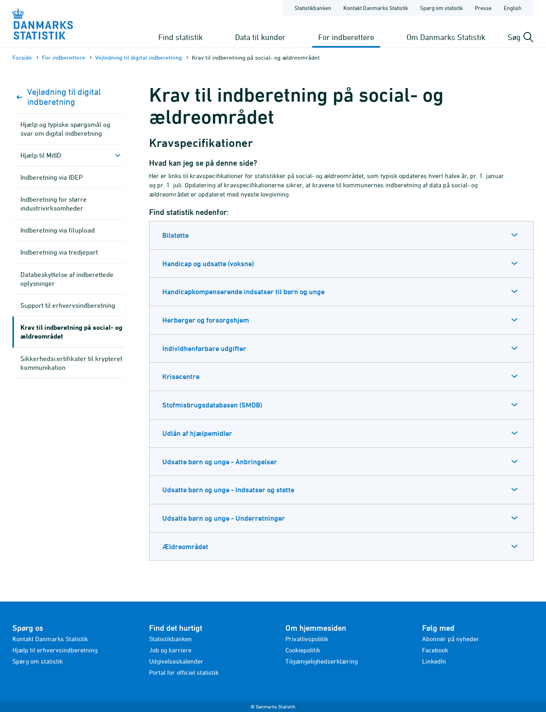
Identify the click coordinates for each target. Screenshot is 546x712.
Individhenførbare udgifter (204, 348)
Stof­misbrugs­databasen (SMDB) (212, 405)
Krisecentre (180, 376)
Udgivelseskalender (176, 661)
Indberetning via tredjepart (59, 252)
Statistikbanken (313, 7)
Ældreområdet (185, 546)
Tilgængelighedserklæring (321, 661)
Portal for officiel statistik (184, 672)
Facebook (435, 650)
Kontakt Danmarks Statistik (375, 7)
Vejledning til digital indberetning (138, 57)
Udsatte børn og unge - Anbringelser (219, 461)
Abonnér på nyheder (450, 638)
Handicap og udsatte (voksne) (208, 263)
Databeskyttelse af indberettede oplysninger (67, 279)
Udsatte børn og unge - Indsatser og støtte (228, 489)
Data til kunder (260, 37)
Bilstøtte (175, 235)
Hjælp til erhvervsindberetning (55, 650)
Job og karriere (170, 650)
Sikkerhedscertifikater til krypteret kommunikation (71, 363)
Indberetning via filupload (57, 230)
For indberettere (346, 37)
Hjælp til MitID (40, 155)
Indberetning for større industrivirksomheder (53, 203)
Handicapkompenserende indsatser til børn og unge (243, 291)
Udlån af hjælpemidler (197, 433)
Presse (483, 7)
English (513, 7)
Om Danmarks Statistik (446, 37)
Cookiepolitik (302, 650)
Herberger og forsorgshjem (205, 320)
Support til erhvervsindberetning (67, 305)
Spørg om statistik (441, 7)
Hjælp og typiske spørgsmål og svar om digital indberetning (65, 128)
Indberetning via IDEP (51, 177)
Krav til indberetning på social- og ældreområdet (71, 331)
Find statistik (180, 37)
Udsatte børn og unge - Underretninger (223, 518)
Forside (22, 57)
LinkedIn (434, 661)
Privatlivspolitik (306, 638)
